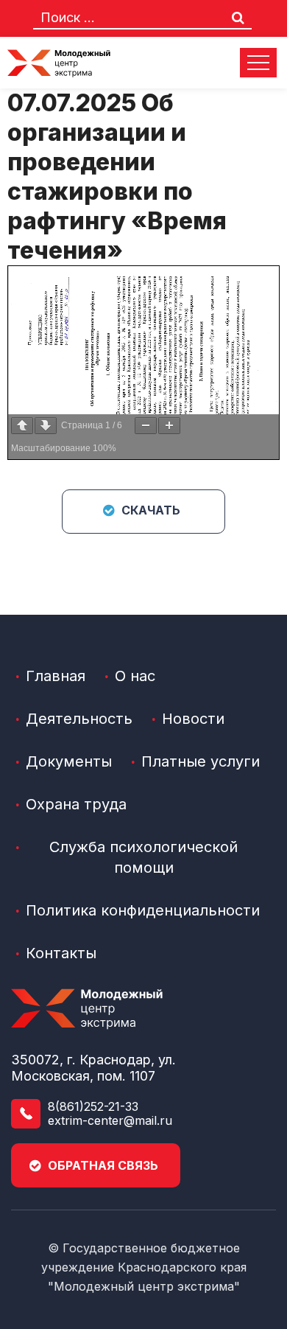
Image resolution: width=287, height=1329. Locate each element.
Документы (69, 761)
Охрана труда (76, 804)
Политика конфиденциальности (143, 910)
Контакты (61, 953)
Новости (193, 719)
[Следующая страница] (46, 425)
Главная (55, 676)
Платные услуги (200, 761)
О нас (135, 676)
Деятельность (79, 719)
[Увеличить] (169, 425)
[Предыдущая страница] (22, 425)
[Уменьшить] (146, 425)
